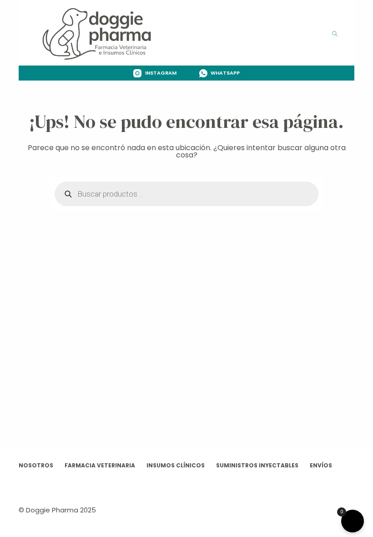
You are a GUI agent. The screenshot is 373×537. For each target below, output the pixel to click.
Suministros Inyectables (257, 465)
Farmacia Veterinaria (100, 465)
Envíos (321, 465)
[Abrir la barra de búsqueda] (334, 32)
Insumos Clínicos (175, 465)
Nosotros (36, 465)
